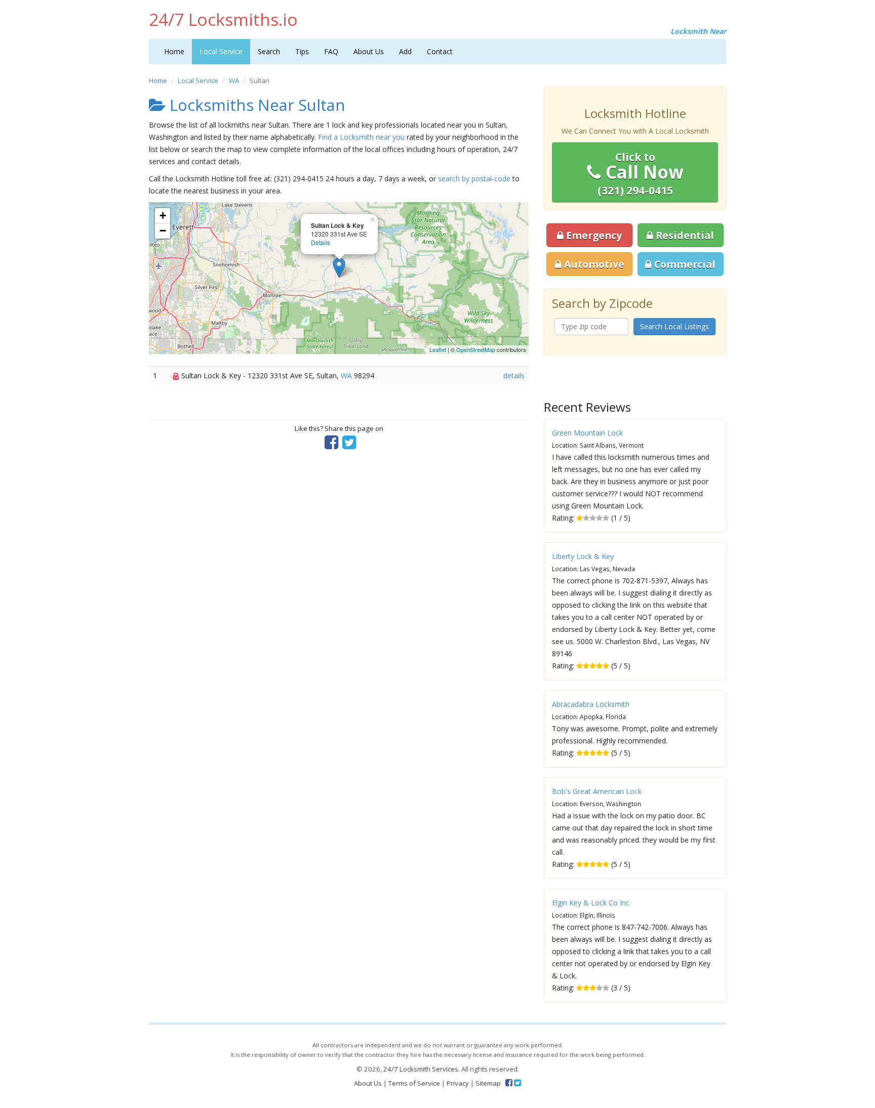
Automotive (593, 264)
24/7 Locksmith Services (420, 1069)
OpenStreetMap (475, 349)
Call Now (641, 173)
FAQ (331, 51)
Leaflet (437, 349)
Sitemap (488, 1083)
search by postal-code (474, 178)
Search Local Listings (674, 326)
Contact (440, 51)
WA (234, 80)
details (514, 375)
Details (320, 242)
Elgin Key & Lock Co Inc (590, 902)
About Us (368, 51)
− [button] (163, 230)
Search (269, 51)
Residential (683, 235)
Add (405, 51)
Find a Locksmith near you (361, 137)
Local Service (221, 51)
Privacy (458, 1083)
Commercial (683, 264)
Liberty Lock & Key (583, 556)
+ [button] (163, 215)
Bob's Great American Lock (597, 791)
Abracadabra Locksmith (590, 704)
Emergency (593, 235)
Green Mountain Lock (587, 433)
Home (174, 51)
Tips (302, 51)
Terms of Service (414, 1083)
